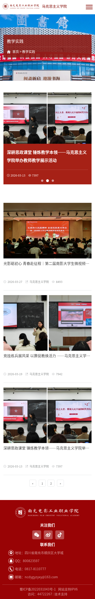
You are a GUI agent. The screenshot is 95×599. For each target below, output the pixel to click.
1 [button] (42, 181)
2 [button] (47, 181)
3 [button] (52, 180)
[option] (47, 138)
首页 (15, 51)
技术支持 (60, 594)
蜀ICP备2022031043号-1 (38, 589)
